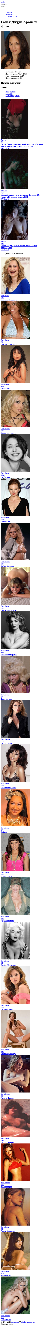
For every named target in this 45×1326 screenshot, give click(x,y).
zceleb (3, 2)
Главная (9, 12)
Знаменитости (11, 16)
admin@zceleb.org (28, 1322)
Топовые (9, 94)
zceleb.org (15, 1322)
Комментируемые (13, 96)
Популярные (10, 92)
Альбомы (9, 14)
